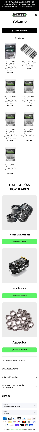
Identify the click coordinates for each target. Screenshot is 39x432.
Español (6, 413)
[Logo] (19, 15)
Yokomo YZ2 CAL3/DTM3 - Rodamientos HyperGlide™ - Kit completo (10, 66)
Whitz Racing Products (16, 429)
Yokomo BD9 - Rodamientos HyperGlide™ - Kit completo (10, 168)
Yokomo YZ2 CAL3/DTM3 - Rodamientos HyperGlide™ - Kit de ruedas (28, 134)
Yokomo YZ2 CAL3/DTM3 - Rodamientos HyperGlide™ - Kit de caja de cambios (10, 134)
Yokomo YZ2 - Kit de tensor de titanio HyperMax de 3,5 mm (29, 64)
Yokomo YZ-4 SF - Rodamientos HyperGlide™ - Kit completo (28, 100)
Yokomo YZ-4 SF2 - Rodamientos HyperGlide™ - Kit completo (10, 100)
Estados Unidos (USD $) (12, 406)
